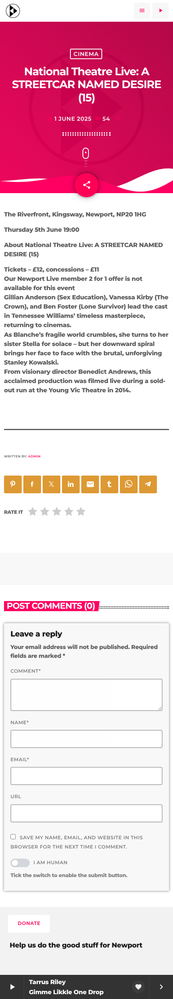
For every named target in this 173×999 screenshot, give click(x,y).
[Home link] (13, 11)
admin (34, 457)
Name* (19, 723)
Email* (19, 760)
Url (15, 797)
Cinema (86, 54)
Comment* (25, 671)
